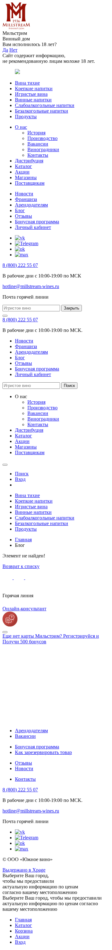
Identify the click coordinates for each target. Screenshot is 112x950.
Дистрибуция (29, 160)
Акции (22, 172)
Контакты (37, 155)
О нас (21, 127)
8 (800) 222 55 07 (20, 265)
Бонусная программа (37, 221)
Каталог (23, 166)
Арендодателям (31, 204)
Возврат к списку (21, 566)
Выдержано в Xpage (23, 870)
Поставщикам (29, 183)
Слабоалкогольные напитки (44, 105)
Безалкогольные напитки (41, 111)
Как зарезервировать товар (43, 752)
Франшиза (26, 199)
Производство (42, 138)
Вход (20, 942)
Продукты (26, 116)
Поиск (69, 385)
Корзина (24, 931)
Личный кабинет (33, 227)
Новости (24, 193)
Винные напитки (33, 99)
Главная (23, 919)
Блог (20, 210)
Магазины (26, 177)
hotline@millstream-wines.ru (30, 286)
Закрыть (71, 308)
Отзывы (23, 216)
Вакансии (37, 144)
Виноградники (43, 149)
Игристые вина (31, 94)
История (36, 132)
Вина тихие (27, 83)
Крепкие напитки (34, 88)
